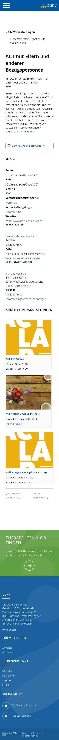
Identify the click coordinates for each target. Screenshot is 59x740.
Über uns (7, 670)
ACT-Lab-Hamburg (16, 273)
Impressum (27, 733)
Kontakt (6, 685)
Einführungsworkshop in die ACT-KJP (26, 472)
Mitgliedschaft (9, 675)
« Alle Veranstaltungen (20, 32)
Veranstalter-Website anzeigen (23, 258)
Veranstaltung (13, 212)
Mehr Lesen (9, 629)
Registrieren (8, 652)
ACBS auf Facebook (21, 715)
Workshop (11, 202)
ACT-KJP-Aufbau (15, 358)
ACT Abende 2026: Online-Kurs (23, 413)
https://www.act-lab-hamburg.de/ (24, 221)
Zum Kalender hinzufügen (27, 145)
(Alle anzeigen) (16, 424)
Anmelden (7, 647)
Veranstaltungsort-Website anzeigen (26, 299)
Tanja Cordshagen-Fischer (20, 236)
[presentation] (28, 337)
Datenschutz (38, 733)
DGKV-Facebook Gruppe (23, 705)
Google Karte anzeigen (18, 286)
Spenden (6, 680)
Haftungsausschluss (30, 736)
